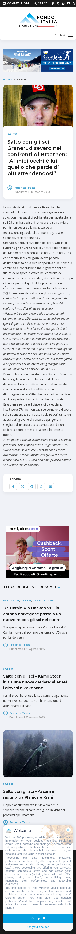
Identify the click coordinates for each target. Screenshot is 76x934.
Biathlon (11, 600)
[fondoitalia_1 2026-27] (38, 60)
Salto (12, 134)
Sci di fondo (43, 600)
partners (27, 837)
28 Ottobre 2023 (40, 192)
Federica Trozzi (25, 187)
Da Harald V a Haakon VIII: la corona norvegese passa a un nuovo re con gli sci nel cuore (32, 614)
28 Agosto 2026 (35, 649)
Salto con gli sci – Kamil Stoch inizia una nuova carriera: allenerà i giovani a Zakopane (35, 682)
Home (7, 79)
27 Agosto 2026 (35, 717)
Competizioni (18, 3)
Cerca (43, 3)
